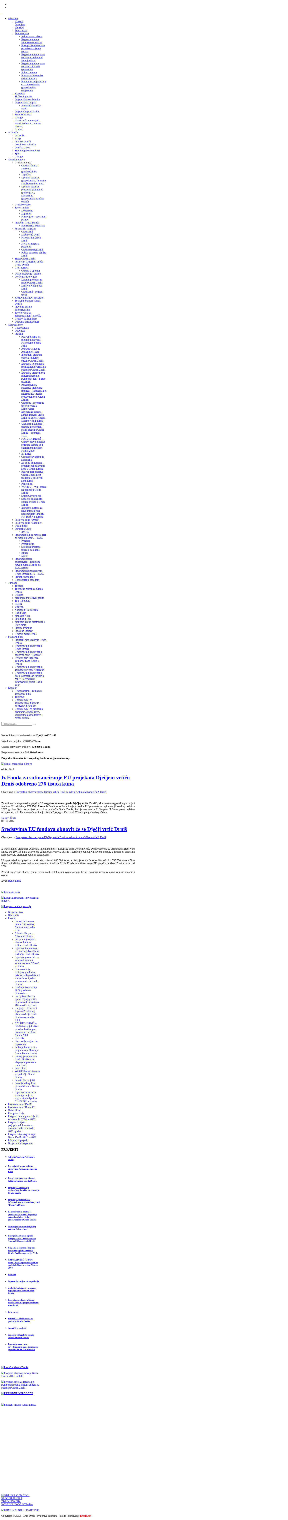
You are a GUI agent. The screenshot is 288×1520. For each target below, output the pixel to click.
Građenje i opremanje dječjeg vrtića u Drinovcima (22, 1227)
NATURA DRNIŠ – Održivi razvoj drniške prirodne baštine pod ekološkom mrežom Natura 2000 (23, 1263)
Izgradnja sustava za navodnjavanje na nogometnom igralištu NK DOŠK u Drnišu (23, 1347)
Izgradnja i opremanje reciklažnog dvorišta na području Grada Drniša (23, 1190)
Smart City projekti (17, 1328)
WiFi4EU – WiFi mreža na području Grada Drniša (20, 1320)
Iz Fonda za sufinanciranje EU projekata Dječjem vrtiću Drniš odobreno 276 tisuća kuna (65, 781)
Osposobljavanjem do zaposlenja (23, 1281)
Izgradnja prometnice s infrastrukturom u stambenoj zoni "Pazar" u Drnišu (24, 1202)
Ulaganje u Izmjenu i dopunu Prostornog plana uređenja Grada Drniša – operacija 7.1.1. (23, 1250)
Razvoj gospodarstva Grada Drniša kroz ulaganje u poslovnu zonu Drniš (23, 1303)
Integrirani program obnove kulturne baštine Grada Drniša (22, 1179)
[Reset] (34, 724)
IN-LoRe (12, 1274)
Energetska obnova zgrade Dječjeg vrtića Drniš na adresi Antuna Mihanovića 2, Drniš (61, 792)
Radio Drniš (14, 880)
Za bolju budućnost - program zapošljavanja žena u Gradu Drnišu (22, 1291)
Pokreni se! (13, 1312)
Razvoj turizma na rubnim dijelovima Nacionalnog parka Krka (22, 1169)
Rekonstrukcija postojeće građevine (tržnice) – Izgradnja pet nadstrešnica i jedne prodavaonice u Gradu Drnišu (22, 1215)
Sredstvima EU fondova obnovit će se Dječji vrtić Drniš (64, 829)
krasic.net (85, 1515)
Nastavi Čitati (8, 818)
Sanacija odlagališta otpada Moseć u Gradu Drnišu (21, 1336)
